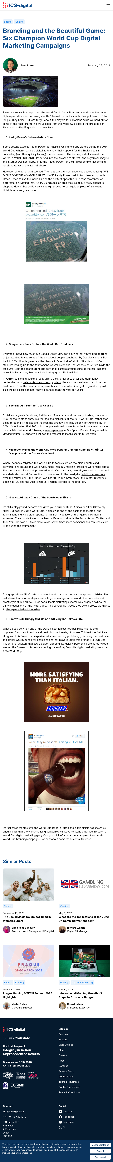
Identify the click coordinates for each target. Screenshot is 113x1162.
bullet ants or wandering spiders (42, 382)
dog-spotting (99, 353)
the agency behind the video (23, 609)
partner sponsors (83, 510)
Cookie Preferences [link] (69, 1087)
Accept (100, 1151)
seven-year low (54, 430)
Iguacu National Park (67, 372)
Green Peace (10, 179)
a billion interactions (93, 474)
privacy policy (74, 1144)
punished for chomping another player (43, 639)
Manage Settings (100, 1144)
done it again (53, 389)
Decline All (100, 1157)
